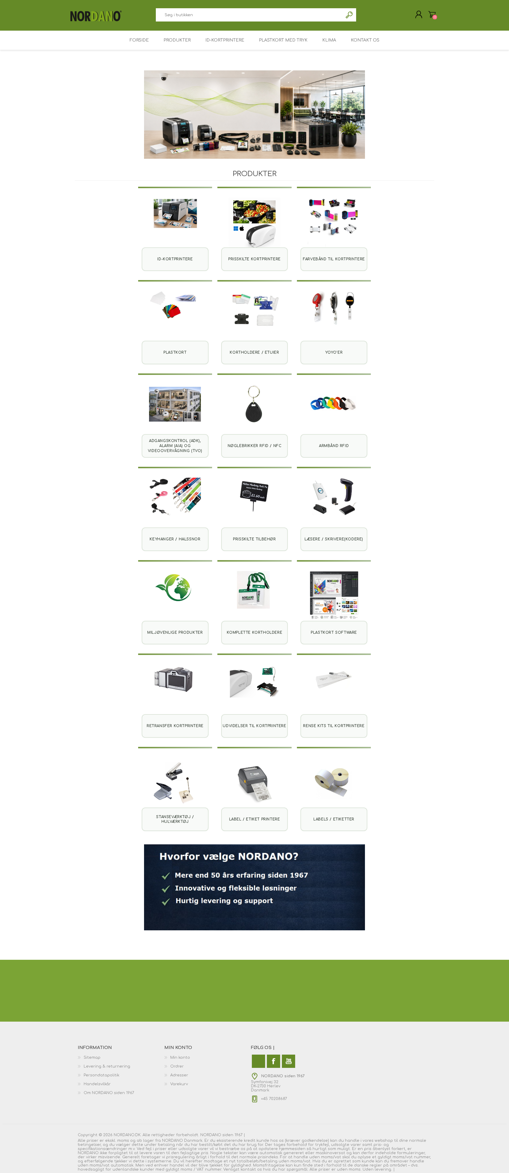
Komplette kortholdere (254, 633)
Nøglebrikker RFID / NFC (255, 446)
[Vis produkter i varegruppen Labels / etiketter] (334, 784)
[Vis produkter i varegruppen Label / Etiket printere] (254, 784)
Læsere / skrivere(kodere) (334, 539)
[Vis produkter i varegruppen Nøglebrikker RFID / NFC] (254, 410)
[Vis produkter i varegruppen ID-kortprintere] (175, 224)
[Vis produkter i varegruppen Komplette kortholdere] (254, 597)
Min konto (180, 1057)
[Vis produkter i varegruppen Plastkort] (175, 317)
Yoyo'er (334, 352)
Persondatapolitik (101, 1075)
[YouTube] (288, 1061)
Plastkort (174, 352)
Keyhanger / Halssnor (175, 539)
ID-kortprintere (175, 259)
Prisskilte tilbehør (254, 539)
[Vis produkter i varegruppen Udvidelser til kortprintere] (254, 690)
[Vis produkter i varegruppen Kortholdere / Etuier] (254, 317)
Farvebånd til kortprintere (334, 259)
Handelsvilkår (97, 1084)
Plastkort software (334, 633)
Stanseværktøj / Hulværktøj (175, 819)
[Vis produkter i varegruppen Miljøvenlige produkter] (175, 597)
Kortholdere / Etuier (254, 352)
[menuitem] (121, 1057)
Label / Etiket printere (254, 819)
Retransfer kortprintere (175, 726)
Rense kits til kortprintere (333, 726)
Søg (349, 14)
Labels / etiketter (333, 819)
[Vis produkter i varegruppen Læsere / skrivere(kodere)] (334, 504)
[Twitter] (258, 1061)
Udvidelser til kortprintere (254, 726)
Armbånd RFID (334, 446)
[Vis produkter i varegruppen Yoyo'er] (334, 317)
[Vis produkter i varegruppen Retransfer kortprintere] (175, 690)
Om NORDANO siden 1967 (109, 1093)
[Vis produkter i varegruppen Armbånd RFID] (334, 410)
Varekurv (432, 14)
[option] (254, 114)
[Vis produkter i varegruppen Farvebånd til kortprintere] (334, 224)
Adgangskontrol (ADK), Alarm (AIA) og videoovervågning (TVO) (175, 446)
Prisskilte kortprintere (254, 259)
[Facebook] (273, 1061)
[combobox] (249, 14)
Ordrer (177, 1066)
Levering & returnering (107, 1066)
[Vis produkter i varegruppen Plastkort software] (334, 597)
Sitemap (92, 1057)
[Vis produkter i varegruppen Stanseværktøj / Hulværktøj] (175, 784)
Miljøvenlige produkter (175, 633)
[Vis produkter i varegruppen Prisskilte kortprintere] (254, 224)
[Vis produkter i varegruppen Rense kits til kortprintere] (334, 690)
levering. (383, 1169)
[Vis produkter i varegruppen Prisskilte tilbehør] (254, 504)
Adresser (179, 1075)
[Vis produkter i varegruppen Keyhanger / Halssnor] (175, 504)
